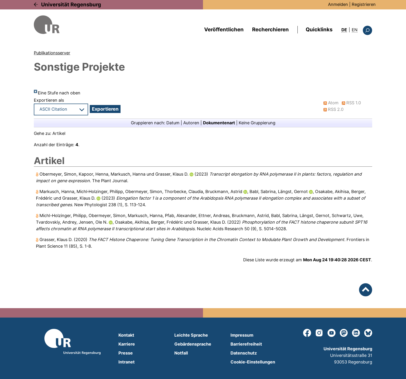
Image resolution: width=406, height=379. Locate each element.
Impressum (241, 335)
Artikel (58, 133)
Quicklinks (319, 29)
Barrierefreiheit (246, 344)
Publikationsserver (52, 52)
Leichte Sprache (191, 335)
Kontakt (126, 335)
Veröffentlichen (224, 29)
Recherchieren (270, 29)
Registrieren (364, 4)
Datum (173, 122)
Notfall (181, 353)
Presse (125, 353)
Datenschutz (243, 353)
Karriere (126, 344)
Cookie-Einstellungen (252, 361)
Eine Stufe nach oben (59, 92)
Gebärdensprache (192, 344)
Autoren (191, 122)
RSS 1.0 (353, 102)
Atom (333, 102)
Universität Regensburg (71, 4)
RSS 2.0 (336, 109)
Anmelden (338, 4)
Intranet (126, 361)
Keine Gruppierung (257, 122)
